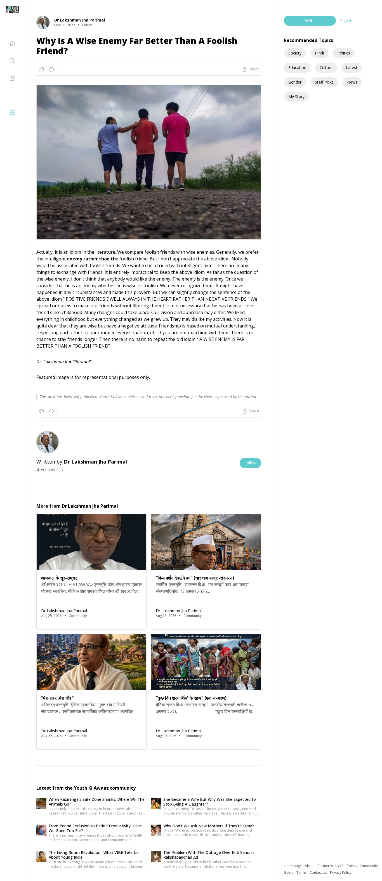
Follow (250, 463)
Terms (301, 872)
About (310, 865)
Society (294, 53)
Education (297, 67)
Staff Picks (324, 82)
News (352, 82)
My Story (296, 96)
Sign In (346, 20)
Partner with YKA (331, 865)
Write (310, 20)
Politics (343, 53)
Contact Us (319, 872)
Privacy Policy (340, 872)
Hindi (319, 53)
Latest (351, 67)
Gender (294, 82)
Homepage (293, 865)
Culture (326, 67)
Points (352, 865)
